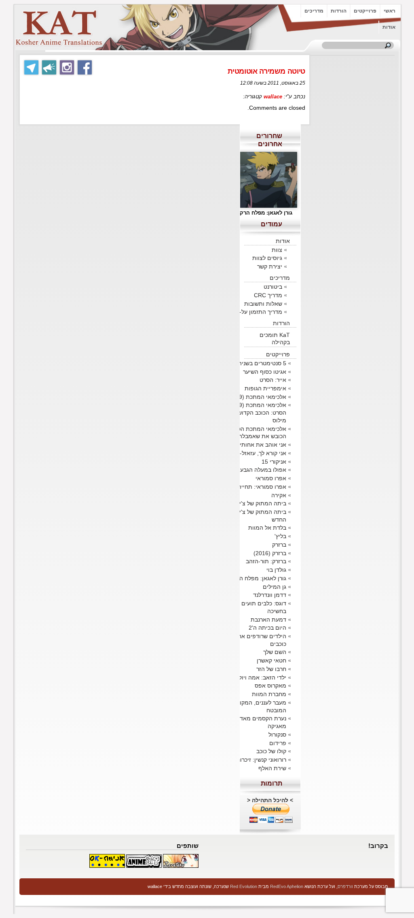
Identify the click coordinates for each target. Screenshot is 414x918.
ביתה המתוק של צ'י (262, 503)
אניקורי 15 (274, 461)
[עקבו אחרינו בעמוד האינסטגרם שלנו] (67, 67)
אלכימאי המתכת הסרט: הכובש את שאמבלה (257, 433)
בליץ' (280, 536)
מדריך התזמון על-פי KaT (252, 312)
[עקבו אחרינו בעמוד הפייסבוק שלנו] (85, 67)
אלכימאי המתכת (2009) (256, 397)
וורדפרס (345, 886)
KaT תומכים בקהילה (275, 338)
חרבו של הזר (271, 669)
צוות (277, 250)
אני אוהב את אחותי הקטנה (254, 444)
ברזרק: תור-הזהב (266, 561)
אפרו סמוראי (271, 478)
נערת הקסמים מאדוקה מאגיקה (258, 722)
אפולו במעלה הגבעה (261, 469)
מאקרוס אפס (270, 685)
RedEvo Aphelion (286, 886)
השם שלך (274, 652)
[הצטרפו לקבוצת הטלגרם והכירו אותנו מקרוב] (31, 67)
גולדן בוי (276, 570)
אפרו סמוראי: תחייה (262, 486)
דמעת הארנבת (268, 619)
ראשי (389, 11)
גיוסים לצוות (267, 258)
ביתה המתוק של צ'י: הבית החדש (255, 516)
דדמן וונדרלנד (269, 595)
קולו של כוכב (271, 751)
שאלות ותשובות (263, 303)
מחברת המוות (269, 694)
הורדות (338, 11)
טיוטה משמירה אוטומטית (267, 71)
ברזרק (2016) (269, 553)
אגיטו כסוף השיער (264, 371)
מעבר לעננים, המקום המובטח (261, 706)
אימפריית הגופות (265, 388)
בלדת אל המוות (267, 527)
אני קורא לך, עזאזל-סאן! (257, 453)
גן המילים (274, 587)
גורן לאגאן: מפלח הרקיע (257, 578)
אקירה (278, 495)
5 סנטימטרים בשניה (262, 363)
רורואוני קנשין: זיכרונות (259, 759)
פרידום (277, 743)
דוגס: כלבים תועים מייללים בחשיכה (253, 607)
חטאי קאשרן (271, 660)
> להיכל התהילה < (270, 800)
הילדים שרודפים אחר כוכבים (260, 640)
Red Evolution (243, 886)
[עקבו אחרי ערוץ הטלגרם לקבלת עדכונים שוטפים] (49, 67)
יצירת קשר (269, 266)
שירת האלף (272, 768)
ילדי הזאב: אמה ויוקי (261, 677)
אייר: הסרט (273, 380)
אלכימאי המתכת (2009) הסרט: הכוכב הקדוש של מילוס (256, 412)
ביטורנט (273, 286)
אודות (388, 27)
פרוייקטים (365, 11)
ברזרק (279, 544)
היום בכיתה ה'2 (267, 627)
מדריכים (313, 11)
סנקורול (277, 734)
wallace (273, 97)
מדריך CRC (268, 295)
